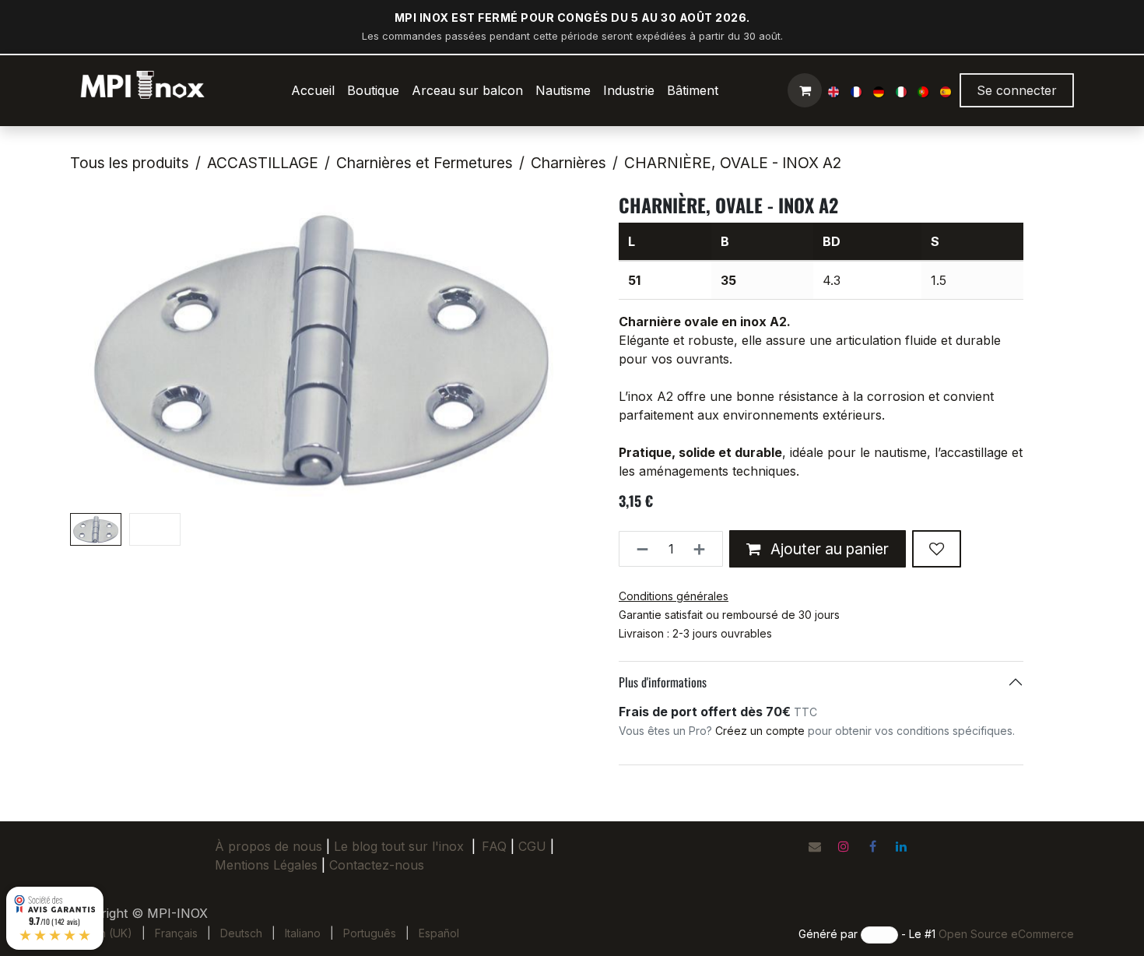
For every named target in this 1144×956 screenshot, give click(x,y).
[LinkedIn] (901, 846)
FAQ (494, 846)
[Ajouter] (704, 549)
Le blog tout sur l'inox (399, 846)
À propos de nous (268, 846)
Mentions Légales (266, 865)
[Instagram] (843, 846)
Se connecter (1017, 90)
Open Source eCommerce (1006, 933)
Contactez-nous (376, 865)
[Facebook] (872, 846)
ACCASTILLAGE (262, 162)
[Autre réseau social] (814, 846)
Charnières (568, 162)
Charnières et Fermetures (424, 162)
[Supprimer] (637, 549)
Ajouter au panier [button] (828, 549)
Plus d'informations (663, 682)
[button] (95, 350)
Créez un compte (760, 730)
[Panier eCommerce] (805, 90)
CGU (536, 846)
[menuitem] (313, 90)
